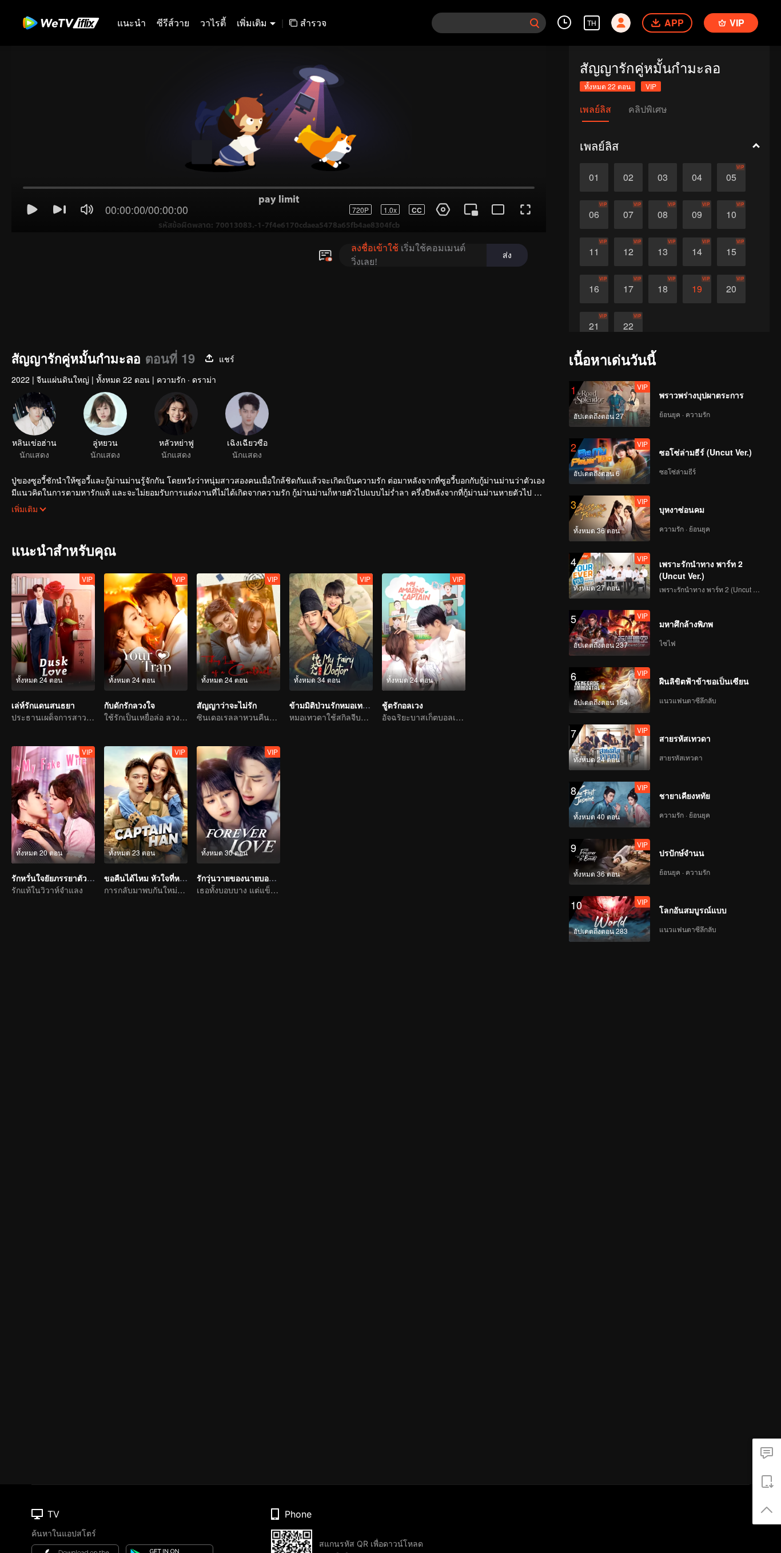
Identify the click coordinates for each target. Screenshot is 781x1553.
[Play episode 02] (628, 177)
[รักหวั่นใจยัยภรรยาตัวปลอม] (53, 804)
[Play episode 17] (628, 289)
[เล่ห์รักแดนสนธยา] (53, 632)
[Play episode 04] (697, 177)
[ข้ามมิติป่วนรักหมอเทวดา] (331, 632)
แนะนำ (131, 22)
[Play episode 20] (731, 289)
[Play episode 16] (594, 289)
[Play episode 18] (662, 289)
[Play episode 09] (697, 214)
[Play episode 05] (731, 177)
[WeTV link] (61, 23)
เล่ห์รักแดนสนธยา (43, 705)
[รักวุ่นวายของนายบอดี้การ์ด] (238, 804)
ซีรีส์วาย (173, 22)
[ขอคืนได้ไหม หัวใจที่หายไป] (146, 804)
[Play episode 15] (731, 251)
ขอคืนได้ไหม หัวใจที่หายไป (151, 878)
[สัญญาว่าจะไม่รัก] (238, 632)
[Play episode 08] (662, 214)
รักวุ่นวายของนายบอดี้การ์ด (245, 878)
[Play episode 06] (594, 214)
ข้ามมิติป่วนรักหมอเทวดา (333, 705)
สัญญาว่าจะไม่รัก (227, 705)
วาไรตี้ (213, 22)
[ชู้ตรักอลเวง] (423, 632)
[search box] (534, 23)
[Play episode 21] (594, 326)
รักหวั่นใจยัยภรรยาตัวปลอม (59, 878)
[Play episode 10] (731, 214)
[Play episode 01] (594, 177)
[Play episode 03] (662, 177)
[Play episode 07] (628, 214)
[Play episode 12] (628, 251)
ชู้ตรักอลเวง (402, 705)
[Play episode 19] (697, 289)
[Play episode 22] (628, 326)
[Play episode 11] (594, 251)
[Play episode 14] (697, 251)
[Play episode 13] (662, 251)
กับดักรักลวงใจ (129, 705)
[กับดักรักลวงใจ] (146, 632)
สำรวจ (313, 22)
